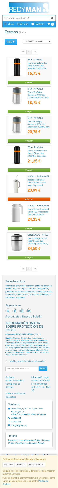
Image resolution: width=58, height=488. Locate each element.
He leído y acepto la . (27, 361)
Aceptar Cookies (36, 465)
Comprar (29, 82)
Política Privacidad (14, 380)
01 (29, 52)
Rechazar (21, 465)
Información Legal (40, 377)
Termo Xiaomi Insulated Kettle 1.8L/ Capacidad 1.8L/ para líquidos (38, 212)
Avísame (29, 199)
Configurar (8, 465)
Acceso (23, 24)
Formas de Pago (39, 384)
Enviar (42, 369)
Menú (10, 24)
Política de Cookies (40, 380)
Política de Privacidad (19, 355)
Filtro (9, 42)
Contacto (39, 24)
